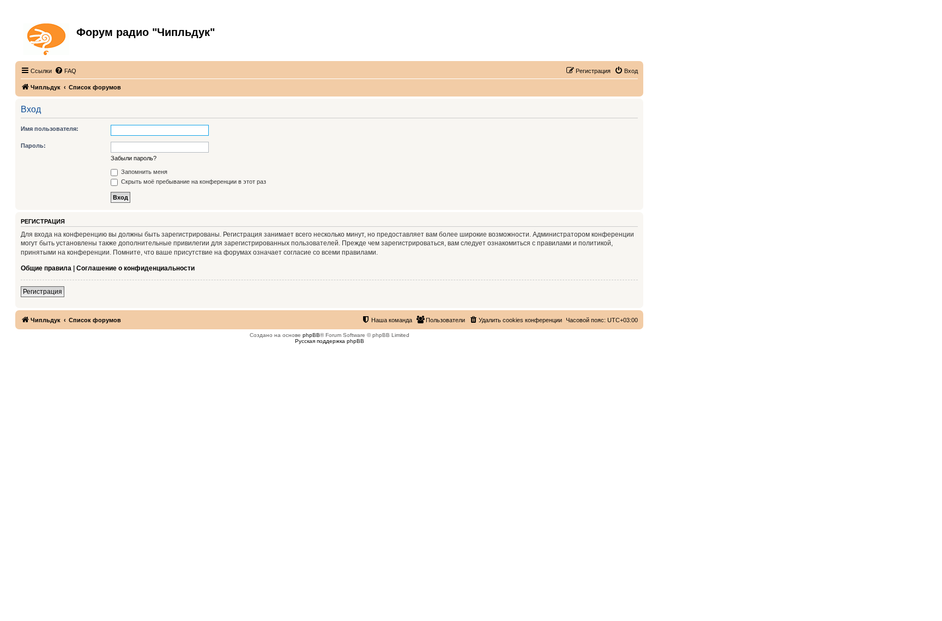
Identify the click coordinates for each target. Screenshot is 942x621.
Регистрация (42, 292)
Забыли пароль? (133, 158)
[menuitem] (65, 70)
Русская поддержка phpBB (329, 341)
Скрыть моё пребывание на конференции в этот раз (192, 181)
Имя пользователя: (49, 128)
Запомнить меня (143, 171)
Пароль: (33, 145)
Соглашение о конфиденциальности (135, 268)
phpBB (311, 335)
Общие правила (46, 268)
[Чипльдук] (47, 37)
